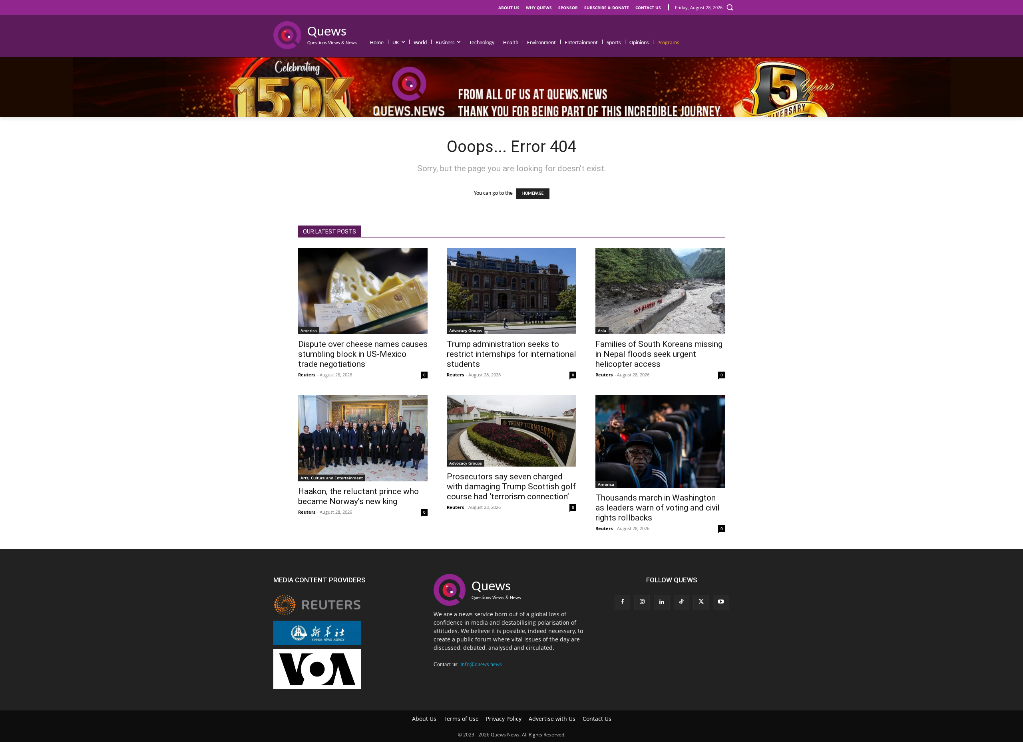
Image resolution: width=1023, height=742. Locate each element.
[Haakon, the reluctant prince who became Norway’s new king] (363, 438)
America (309, 330)
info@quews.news (481, 664)
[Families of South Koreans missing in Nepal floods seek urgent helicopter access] (660, 291)
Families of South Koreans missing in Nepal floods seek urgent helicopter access (658, 354)
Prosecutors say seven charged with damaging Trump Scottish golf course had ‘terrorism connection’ (511, 486)
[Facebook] (622, 602)
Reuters (306, 375)
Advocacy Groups (465, 330)
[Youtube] (720, 602)
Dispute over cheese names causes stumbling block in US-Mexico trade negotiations (363, 354)
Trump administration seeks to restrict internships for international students (511, 354)
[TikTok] (681, 602)
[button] (729, 7)
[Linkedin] (661, 602)
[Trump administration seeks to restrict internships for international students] (511, 291)
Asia (602, 330)
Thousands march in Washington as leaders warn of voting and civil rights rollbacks (657, 507)
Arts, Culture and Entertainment (332, 478)
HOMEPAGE (532, 194)
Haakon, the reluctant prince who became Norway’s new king (358, 496)
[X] (701, 602)
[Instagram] (642, 602)
